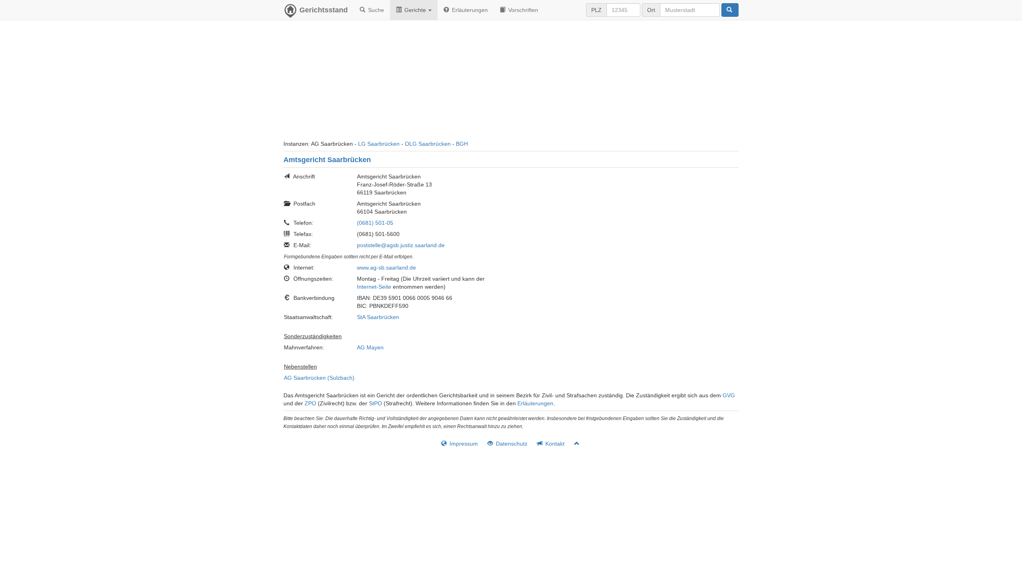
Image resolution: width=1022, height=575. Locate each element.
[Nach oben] (573, 443)
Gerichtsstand (323, 10)
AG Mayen (370, 347)
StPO (375, 403)
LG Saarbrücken (379, 144)
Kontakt (554, 443)
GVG (729, 395)
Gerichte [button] (415, 10)
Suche (375, 10)
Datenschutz (510, 443)
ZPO (310, 403)
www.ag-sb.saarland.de (386, 267)
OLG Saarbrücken (428, 144)
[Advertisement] (511, 84)
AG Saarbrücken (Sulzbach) (319, 378)
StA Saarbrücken (378, 317)
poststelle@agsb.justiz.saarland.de (401, 245)
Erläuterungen (469, 10)
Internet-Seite (374, 287)
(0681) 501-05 (375, 223)
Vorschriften (522, 10)
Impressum (463, 443)
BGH (462, 144)
